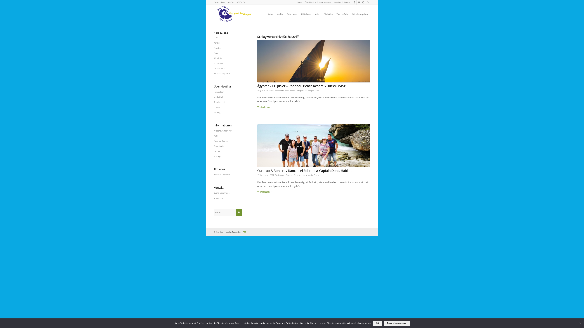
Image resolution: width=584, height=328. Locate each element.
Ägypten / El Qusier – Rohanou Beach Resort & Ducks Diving (301, 86)
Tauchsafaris (219, 68)
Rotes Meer (290, 90)
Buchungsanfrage (221, 192)
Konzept (217, 156)
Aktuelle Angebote (222, 73)
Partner (217, 151)
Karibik (217, 42)
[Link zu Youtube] (359, 2)
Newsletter (219, 92)
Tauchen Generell (221, 141)
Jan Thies (315, 90)
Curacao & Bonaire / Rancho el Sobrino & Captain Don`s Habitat (304, 171)
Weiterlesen (263, 106)
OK (377, 323)
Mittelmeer (219, 63)
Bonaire (281, 175)
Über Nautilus (310, 2)
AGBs (216, 135)
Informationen (325, 2)
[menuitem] (299, 2)
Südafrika (218, 58)
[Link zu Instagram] (363, 2)
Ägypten (217, 48)
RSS (244, 232)
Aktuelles (337, 2)
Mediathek (218, 97)
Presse (217, 107)
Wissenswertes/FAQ (223, 130)
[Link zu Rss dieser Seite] (368, 2)
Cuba (216, 37)
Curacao (289, 175)
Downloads (219, 146)
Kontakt (347, 2)
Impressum (219, 198)
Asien (216, 53)
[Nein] (580, 323)
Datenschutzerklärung (396, 323)
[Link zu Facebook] (354, 2)
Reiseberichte (278, 90)
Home (299, 2)
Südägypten (300, 90)
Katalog (217, 112)
